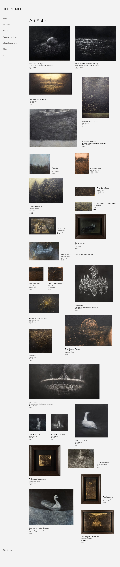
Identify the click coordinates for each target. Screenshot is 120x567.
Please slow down (7, 37)
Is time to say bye (7, 43)
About (5, 55)
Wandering (7, 31)
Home (5, 18)
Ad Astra (6, 25)
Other (5, 49)
